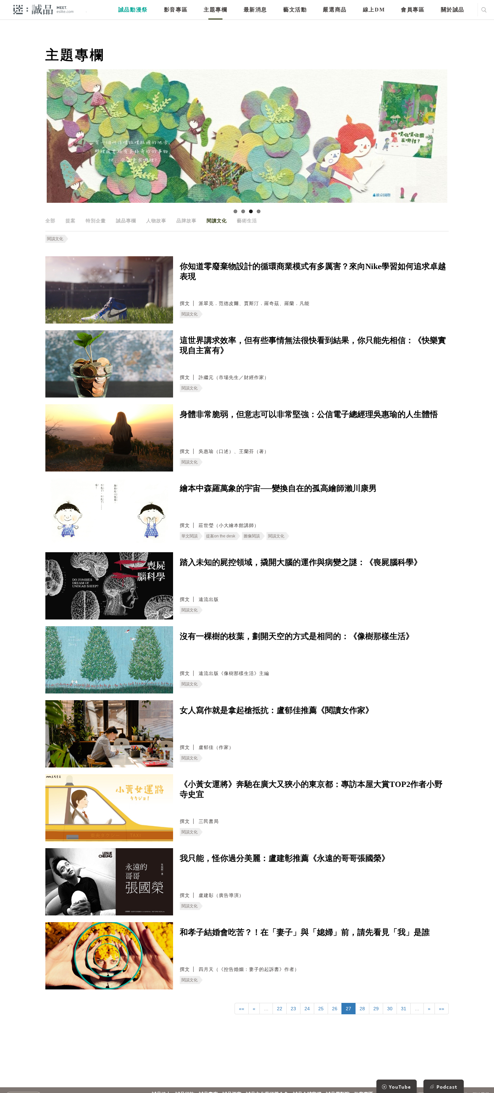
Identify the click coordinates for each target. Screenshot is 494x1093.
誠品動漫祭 (133, 9)
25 (321, 1008)
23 (293, 1008)
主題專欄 (215, 9)
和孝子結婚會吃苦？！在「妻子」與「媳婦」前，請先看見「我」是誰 (305, 932)
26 (334, 1008)
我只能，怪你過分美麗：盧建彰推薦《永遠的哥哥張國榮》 (284, 858)
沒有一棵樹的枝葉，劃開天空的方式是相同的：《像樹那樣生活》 (297, 636)
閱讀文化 (217, 220)
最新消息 (255, 9)
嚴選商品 (334, 9)
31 (403, 1008)
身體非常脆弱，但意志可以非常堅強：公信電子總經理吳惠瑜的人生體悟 (309, 414)
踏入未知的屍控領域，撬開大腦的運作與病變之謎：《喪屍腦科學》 (301, 562)
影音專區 (176, 9)
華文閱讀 (189, 536)
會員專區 (412, 9)
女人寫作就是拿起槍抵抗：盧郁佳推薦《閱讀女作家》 (276, 710)
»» (441, 1008)
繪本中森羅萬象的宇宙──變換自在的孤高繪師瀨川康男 (278, 488)
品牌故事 (186, 220)
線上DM (374, 9)
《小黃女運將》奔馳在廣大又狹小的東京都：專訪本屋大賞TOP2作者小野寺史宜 (311, 789)
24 (307, 1008)
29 (376, 1008)
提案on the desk (220, 536)
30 (390, 1008)
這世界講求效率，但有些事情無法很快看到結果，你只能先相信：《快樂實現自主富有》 (313, 345)
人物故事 (156, 220)
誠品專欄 (126, 220)
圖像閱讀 (252, 536)
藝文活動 (295, 9)
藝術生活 (247, 220)
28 (362, 1008)
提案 (71, 220)
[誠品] (43, 9)
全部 (50, 220)
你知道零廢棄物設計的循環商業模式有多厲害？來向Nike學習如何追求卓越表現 (313, 271)
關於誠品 (452, 9)
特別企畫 (96, 220)
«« (241, 1008)
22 (279, 1008)
